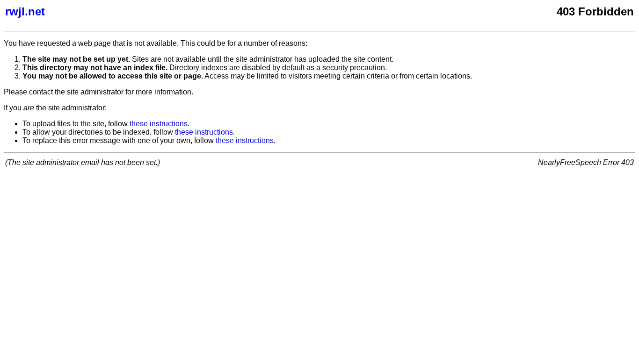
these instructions (159, 124)
